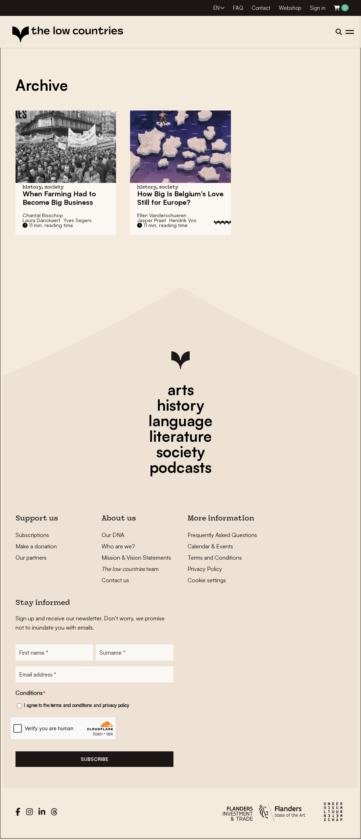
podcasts (180, 467)
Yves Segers (77, 220)
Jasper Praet (151, 220)
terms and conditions (71, 705)
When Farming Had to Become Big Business (59, 198)
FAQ (238, 8)
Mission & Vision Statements (136, 557)
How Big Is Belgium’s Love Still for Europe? (180, 198)
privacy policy (116, 705)
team (130, 568)
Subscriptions (32, 534)
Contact (261, 8)
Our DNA (113, 534)
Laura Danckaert (41, 220)
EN (216, 8)
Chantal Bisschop (43, 215)
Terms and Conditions (215, 557)
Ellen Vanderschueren (161, 215)
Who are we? (118, 546)
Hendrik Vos (182, 220)
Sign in (317, 8)
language (180, 420)
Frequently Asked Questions (222, 534)
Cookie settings (207, 580)
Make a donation (36, 546)
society (180, 451)
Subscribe (94, 759)
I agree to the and (76, 705)
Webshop (290, 8)
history (180, 405)
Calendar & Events (210, 546)
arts (180, 389)
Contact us (115, 580)
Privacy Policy (205, 568)
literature (180, 436)
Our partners (31, 557)
